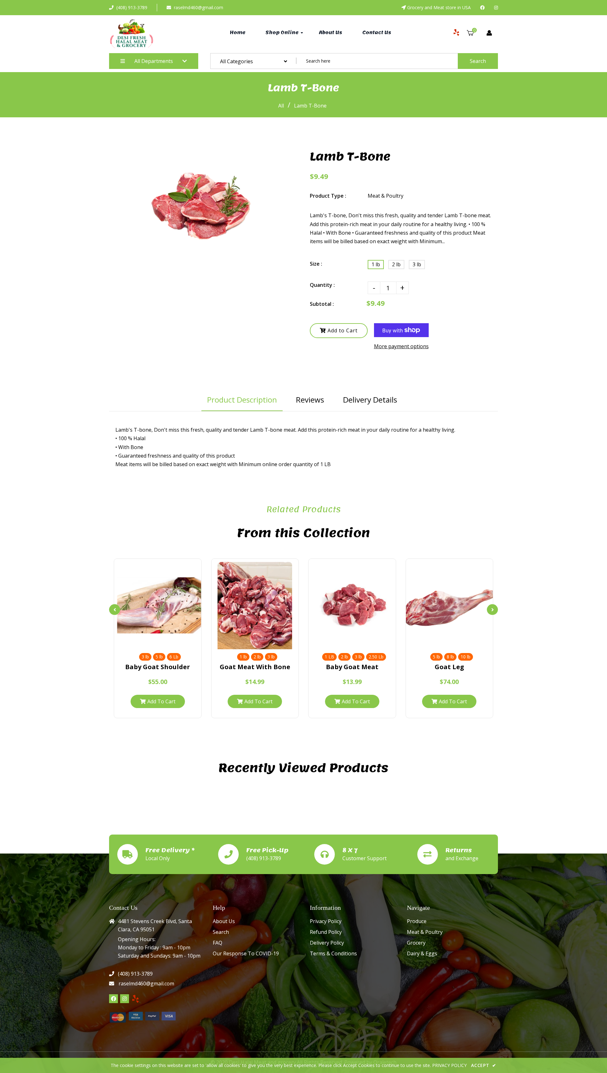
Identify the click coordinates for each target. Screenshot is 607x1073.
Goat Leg (449, 667)
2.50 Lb (376, 657)
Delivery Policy (327, 942)
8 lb (450, 657)
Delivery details (370, 399)
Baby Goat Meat (352, 667)
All (281, 105)
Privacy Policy (325, 921)
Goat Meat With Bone (255, 667)
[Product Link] (169, 642)
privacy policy (449, 1065)
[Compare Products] (145, 642)
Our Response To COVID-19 (246, 953)
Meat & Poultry (425, 931)
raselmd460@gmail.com (198, 7)
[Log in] (489, 32)
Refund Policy (326, 931)
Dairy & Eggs (422, 953)
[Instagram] (496, 7)
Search (478, 61)
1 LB (329, 657)
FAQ (217, 942)
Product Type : (328, 195)
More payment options (401, 346)
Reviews (310, 399)
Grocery (416, 942)
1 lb (375, 264)
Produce (416, 921)
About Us (224, 921)
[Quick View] (157, 642)
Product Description (242, 399)
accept (483, 1065)
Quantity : (322, 284)
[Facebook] (482, 7)
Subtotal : (322, 303)
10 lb (465, 657)
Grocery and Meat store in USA (439, 7)
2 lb (396, 264)
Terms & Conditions (333, 953)
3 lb (417, 264)
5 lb (159, 657)
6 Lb (173, 657)
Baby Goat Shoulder (157, 667)
